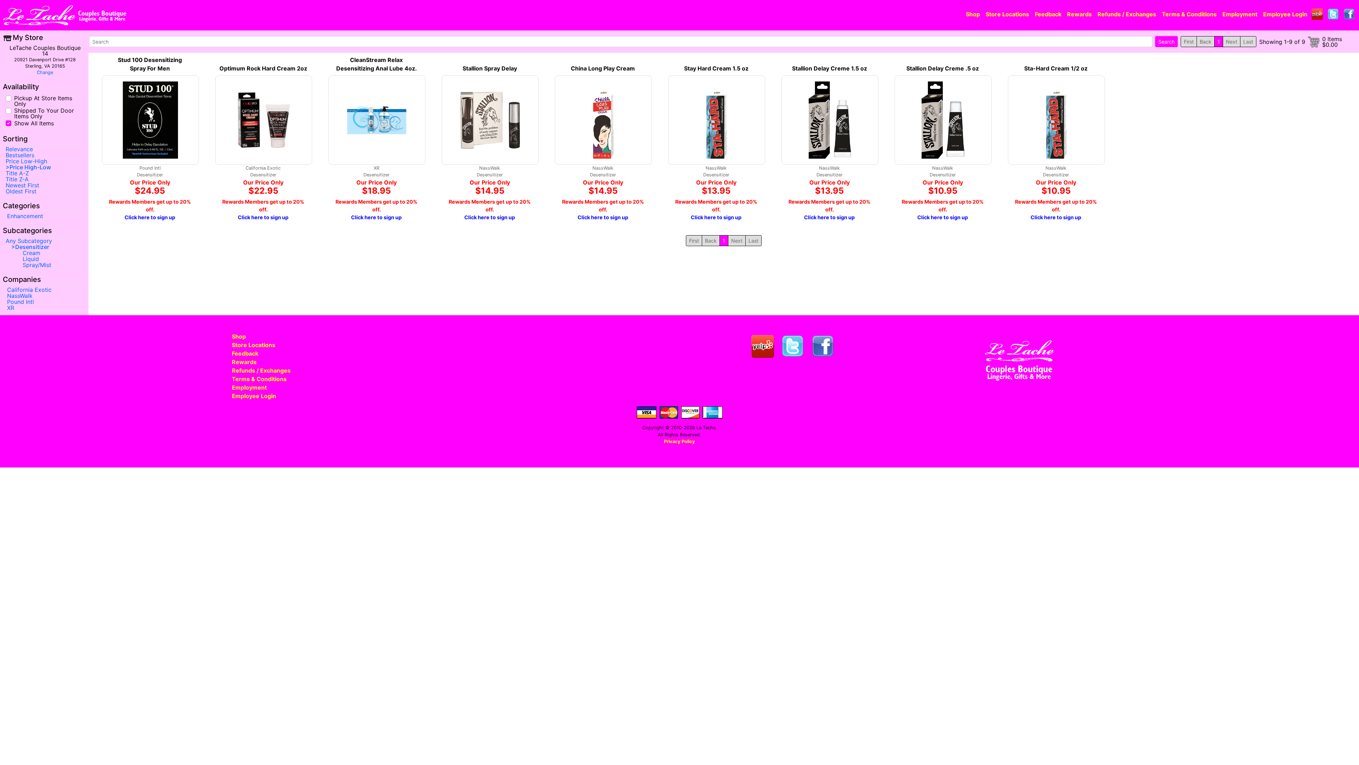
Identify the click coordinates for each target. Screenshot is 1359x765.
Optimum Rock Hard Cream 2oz (263, 68)
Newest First (22, 185)
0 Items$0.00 (1332, 41)
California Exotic (29, 290)
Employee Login (1285, 14)
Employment (1239, 14)
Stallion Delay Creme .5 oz (942, 68)
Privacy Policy (679, 441)
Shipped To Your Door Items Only (44, 113)
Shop (973, 14)
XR (10, 308)
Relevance (19, 149)
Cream (31, 253)
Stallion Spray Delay (490, 68)
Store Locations (1007, 14)
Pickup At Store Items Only (43, 101)
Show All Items (34, 123)
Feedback (1048, 14)
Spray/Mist (37, 265)
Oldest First (21, 191)
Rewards (1079, 14)
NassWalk (20, 296)
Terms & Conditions (1189, 14)
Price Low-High (26, 161)
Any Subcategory (29, 241)
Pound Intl (20, 302)
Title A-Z (17, 173)
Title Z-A (17, 179)
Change (45, 72)
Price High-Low (30, 167)
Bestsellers (20, 155)
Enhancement (25, 216)
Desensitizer (32, 247)
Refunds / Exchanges (1126, 14)
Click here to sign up (150, 217)
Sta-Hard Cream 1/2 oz (1056, 68)
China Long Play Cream (603, 68)
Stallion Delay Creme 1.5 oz (829, 68)
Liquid (31, 259)
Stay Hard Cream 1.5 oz (716, 68)
